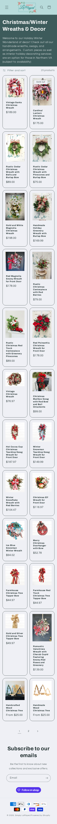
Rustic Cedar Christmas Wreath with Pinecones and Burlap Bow (41, 172)
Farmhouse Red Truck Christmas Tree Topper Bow (42, 594)
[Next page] (37, 731)
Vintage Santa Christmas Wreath (14, 105)
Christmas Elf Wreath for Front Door (40, 500)
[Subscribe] (47, 778)
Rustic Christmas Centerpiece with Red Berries (40, 289)
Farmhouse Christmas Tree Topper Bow (14, 593)
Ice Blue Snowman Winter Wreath (14, 548)
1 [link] (19, 731)
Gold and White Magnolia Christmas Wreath (14, 229)
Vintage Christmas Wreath (11, 394)
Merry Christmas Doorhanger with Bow (39, 544)
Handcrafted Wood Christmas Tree (14, 708)
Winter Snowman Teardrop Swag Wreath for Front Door (41, 452)
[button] (6, 7)
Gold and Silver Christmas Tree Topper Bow (14, 636)
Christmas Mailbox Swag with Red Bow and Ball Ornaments (41, 401)
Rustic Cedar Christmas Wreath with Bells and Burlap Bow (13, 172)
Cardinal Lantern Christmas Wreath (38, 114)
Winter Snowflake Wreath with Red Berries (12, 501)
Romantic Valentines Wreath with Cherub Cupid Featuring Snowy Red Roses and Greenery (40, 655)
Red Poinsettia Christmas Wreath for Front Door (41, 347)
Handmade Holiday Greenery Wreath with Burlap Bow (40, 230)
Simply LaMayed (22, 815)
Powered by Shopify (40, 815)
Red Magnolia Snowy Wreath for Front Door (14, 278)
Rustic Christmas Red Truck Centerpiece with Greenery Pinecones (14, 349)
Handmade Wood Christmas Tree (41, 708)
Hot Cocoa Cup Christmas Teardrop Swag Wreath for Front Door (14, 452)
